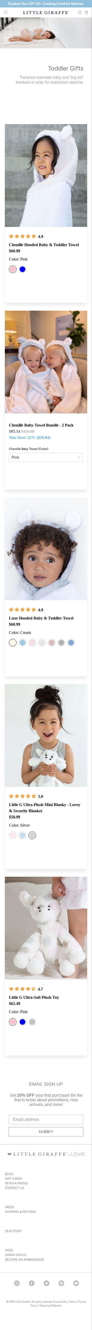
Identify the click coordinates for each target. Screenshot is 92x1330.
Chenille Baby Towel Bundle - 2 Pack (41, 425)
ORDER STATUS (15, 1255)
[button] (22, 237)
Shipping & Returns (50, 1305)
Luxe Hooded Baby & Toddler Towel (41, 618)
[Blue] (22, 269)
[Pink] (13, 269)
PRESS (9, 1207)
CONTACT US (14, 1188)
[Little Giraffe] (46, 12)
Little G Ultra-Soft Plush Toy (34, 997)
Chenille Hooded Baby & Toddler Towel (44, 245)
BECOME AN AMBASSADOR (24, 1259)
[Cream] (13, 642)
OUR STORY (13, 1231)
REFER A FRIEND (16, 1183)
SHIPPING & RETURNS (20, 1212)
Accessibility (60, 1301)
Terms (73, 1301)
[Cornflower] (71, 642)
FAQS (9, 1250)
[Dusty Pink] (51, 642)
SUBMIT (46, 1132)
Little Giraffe (23, 1301)
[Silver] (42, 642)
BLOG (9, 1174)
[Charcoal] (61, 642)
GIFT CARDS (13, 1178)
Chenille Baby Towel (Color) (28, 449)
